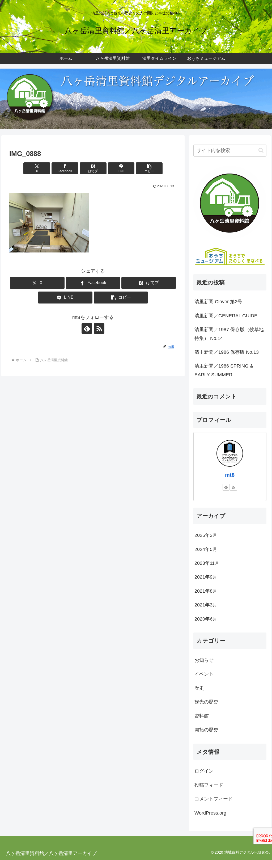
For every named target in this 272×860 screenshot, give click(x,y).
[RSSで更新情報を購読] (99, 328)
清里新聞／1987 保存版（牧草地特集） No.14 (229, 334)
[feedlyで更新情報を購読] (87, 328)
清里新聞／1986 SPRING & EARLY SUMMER (223, 370)
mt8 (230, 475)
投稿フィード (208, 785)
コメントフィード (213, 799)
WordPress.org (210, 813)
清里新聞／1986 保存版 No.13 (226, 352)
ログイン (204, 771)
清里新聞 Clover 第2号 (218, 301)
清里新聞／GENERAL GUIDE (225, 315)
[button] (149, 168)
